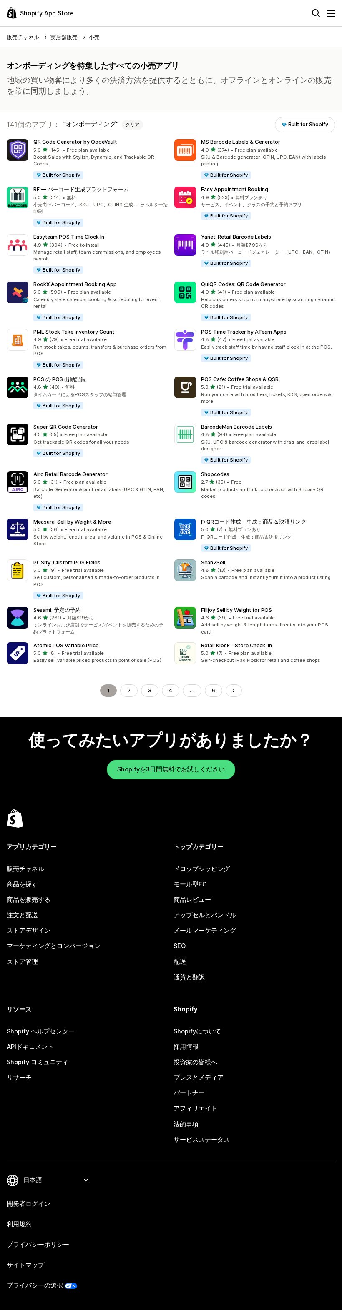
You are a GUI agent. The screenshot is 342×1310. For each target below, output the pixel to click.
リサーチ (19, 1077)
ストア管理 (22, 962)
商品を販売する (28, 899)
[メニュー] (331, 13)
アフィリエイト (195, 1108)
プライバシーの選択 (35, 1285)
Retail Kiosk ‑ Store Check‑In (236, 645)
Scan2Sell (213, 562)
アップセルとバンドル (205, 915)
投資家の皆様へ (195, 1062)
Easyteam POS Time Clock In (68, 237)
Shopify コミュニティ (37, 1062)
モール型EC (190, 884)
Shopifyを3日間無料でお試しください (171, 769)
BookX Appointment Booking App (75, 284)
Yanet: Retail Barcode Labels (236, 237)
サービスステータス (202, 1139)
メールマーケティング (205, 930)
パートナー (189, 1093)
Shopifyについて (197, 1031)
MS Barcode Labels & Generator (240, 142)
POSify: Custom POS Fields (67, 562)
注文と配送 (22, 915)
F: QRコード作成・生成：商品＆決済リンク (253, 522)
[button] (87, 159)
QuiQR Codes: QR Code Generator (243, 284)
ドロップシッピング (202, 869)
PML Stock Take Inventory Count (73, 332)
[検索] (316, 13)
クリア (132, 124)
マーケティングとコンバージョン (54, 946)
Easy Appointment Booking (234, 189)
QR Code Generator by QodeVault (75, 142)
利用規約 (19, 1224)
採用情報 (186, 1046)
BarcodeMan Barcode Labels (236, 427)
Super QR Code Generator (65, 427)
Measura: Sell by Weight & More (72, 522)
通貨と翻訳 (189, 977)
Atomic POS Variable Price (65, 645)
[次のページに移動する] (234, 690)
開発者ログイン (28, 1204)
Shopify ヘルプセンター (41, 1031)
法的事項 (186, 1124)
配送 (180, 962)
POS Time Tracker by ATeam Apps (244, 332)
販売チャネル (25, 869)
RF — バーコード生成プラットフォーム (81, 189)
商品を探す (22, 884)
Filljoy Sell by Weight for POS (236, 610)
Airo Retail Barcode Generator (70, 474)
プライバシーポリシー (38, 1244)
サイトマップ (25, 1265)
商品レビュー (192, 899)
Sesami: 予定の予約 (57, 610)
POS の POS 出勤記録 (59, 379)
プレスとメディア (199, 1077)
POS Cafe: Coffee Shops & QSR (240, 379)
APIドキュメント (30, 1046)
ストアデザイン (28, 930)
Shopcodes (215, 474)
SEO (180, 946)
